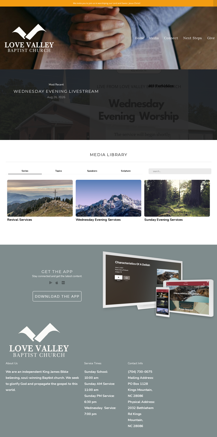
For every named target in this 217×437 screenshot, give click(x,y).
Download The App (57, 296)
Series (25, 170)
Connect (171, 38)
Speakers (92, 170)
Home (139, 38)
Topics (58, 170)
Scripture (126, 170)
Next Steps (193, 38)
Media (154, 38)
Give (211, 38)
